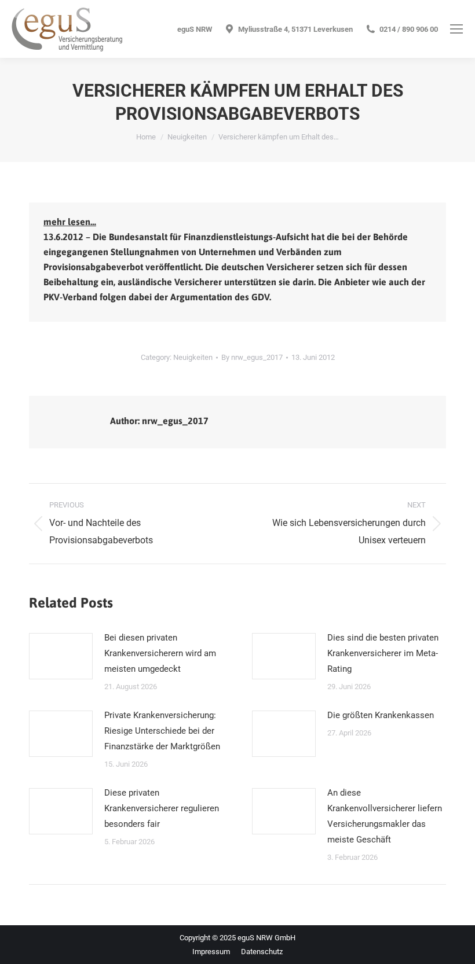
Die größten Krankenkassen (380, 715)
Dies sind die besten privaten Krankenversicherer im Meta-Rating (383, 653)
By (252, 357)
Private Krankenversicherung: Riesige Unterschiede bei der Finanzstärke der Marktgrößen (162, 731)
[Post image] (61, 656)
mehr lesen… (69, 221)
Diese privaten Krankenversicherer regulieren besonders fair (161, 808)
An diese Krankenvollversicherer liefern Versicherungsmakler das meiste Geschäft (384, 816)
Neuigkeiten (193, 357)
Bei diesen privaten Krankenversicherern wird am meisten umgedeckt (160, 653)
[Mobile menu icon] (456, 29)
